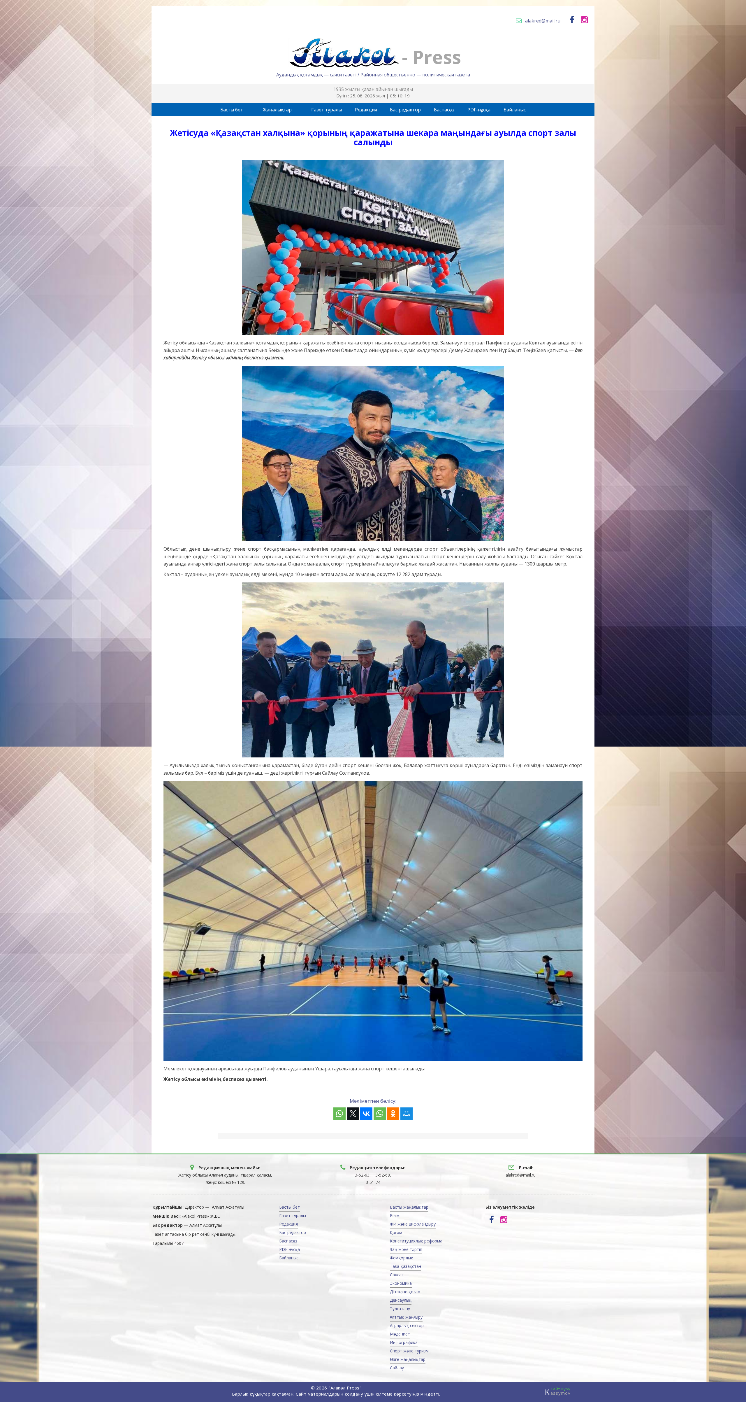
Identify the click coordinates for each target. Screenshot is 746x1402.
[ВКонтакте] (366, 1113)
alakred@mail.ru (542, 20)
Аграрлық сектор (407, 1325)
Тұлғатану (400, 1308)
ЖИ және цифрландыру (413, 1224)
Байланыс (515, 109)
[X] (353, 1113)
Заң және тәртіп (406, 1249)
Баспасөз (444, 109)
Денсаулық (400, 1300)
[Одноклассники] (393, 1113)
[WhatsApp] (339, 1113)
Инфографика (404, 1342)
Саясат (397, 1274)
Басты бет (231, 109)
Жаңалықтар (277, 109)
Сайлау (397, 1368)
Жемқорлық (401, 1258)
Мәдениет (400, 1334)
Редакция (366, 109)
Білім (395, 1215)
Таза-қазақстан (405, 1266)
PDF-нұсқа (478, 109)
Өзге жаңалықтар (407, 1359)
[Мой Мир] (406, 1113)
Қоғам (396, 1232)
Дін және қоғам (405, 1291)
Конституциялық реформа (416, 1241)
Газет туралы (326, 109)
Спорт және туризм (409, 1351)
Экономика (401, 1283)
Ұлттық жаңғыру (406, 1317)
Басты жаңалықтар (409, 1207)
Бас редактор (405, 109)
